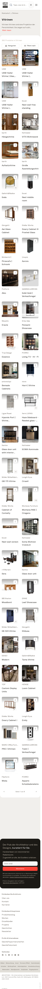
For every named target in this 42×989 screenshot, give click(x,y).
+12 (36, 500)
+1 (36, 408)
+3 (15, 188)
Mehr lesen (6, 30)
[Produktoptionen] (15, 53)
